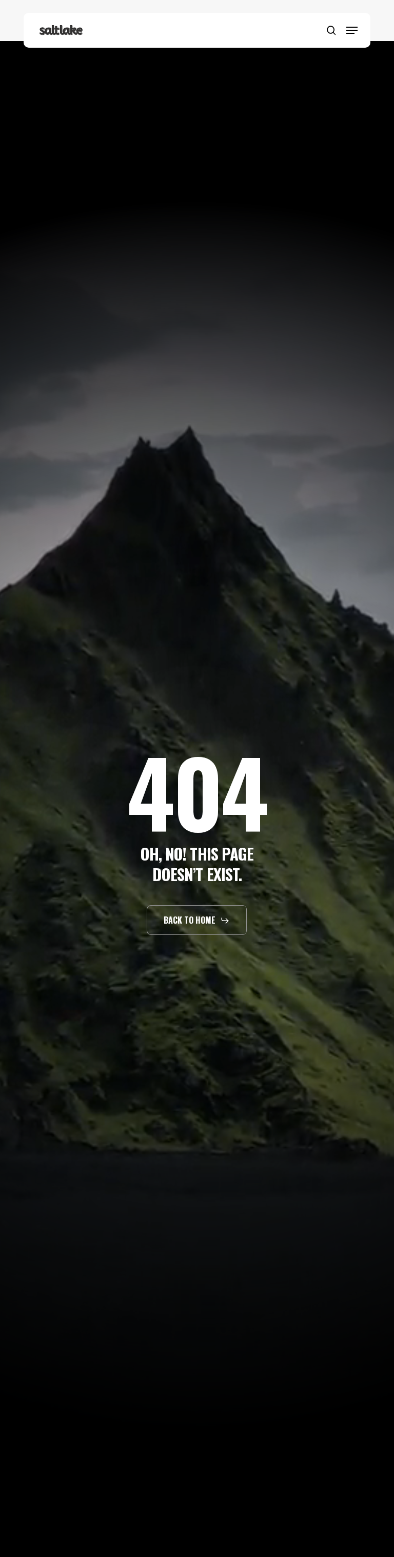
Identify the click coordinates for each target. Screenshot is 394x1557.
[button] (352, 30)
